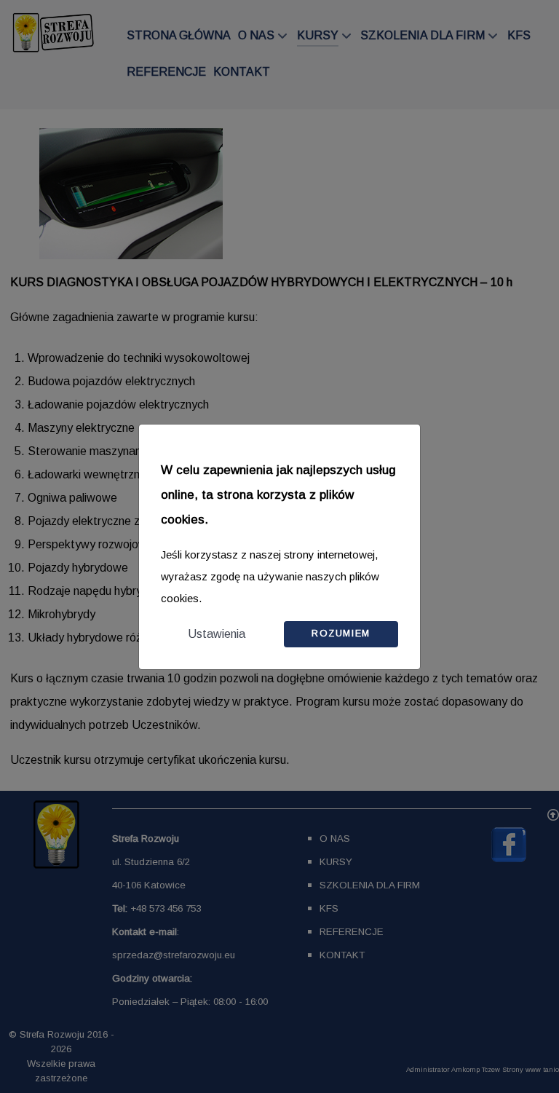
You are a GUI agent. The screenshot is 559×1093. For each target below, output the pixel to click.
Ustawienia (216, 634)
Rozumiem (341, 633)
